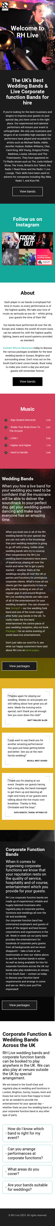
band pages (32, 650)
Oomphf (15, 608)
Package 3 (12, 631)
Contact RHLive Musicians (18, 347)
